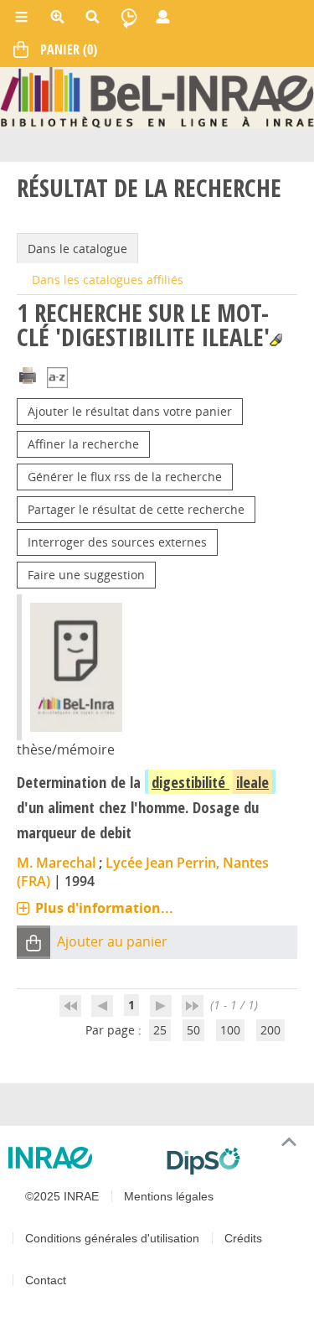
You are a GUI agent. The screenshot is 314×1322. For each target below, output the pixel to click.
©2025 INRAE (62, 1196)
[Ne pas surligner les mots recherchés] (276, 340)
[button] (33, 942)
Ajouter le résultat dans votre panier (130, 411)
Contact (45, 1280)
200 (270, 1030)
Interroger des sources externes (117, 542)
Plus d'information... (104, 908)
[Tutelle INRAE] (80, 1158)
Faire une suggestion (86, 575)
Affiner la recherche (83, 444)
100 (230, 1030)
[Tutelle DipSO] (234, 1161)
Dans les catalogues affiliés (107, 280)
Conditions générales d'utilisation (112, 1238)
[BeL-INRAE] (157, 96)
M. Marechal (56, 862)
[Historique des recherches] (129, 17)
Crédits (243, 1238)
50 (193, 1030)
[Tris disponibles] (57, 378)
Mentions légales (169, 1196)
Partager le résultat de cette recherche (136, 509)
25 (160, 1030)
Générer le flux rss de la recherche (125, 477)
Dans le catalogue (77, 249)
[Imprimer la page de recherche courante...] (28, 373)
